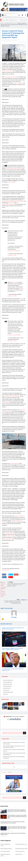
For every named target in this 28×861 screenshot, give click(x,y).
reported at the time (10, 535)
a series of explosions (19, 516)
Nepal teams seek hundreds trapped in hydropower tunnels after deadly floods (16, 810)
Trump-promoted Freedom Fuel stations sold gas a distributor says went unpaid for (16, 828)
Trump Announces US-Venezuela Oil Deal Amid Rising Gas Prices (13, 669)
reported (18, 83)
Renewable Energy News (8, 692)
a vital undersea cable (8, 538)
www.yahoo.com (5, 570)
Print (21, 42)
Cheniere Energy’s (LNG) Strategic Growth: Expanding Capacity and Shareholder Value (12, 602)
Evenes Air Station (8, 532)
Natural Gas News (6, 688)
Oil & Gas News (15, 40)
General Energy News (7, 40)
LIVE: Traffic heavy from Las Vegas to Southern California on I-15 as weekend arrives (16, 585)
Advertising (4, 772)
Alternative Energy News (8, 680)
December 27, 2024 (12, 255)
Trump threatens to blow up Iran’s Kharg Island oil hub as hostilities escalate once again (17, 816)
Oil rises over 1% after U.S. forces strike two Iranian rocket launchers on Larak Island (12, 822)
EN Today (8, 39)
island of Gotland (6, 402)
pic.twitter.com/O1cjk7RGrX (14, 250)
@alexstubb (14, 282)
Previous (11, 582)
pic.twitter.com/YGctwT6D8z (14, 335)
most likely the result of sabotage (11, 396)
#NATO (21, 288)
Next (18, 599)
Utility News (5, 694)
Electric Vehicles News (7, 684)
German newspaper (14, 463)
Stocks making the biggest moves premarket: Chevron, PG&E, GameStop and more (12, 649)
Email (25, 42)
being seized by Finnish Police (11, 77)
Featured (9, 772)
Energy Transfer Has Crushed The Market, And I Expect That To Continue (13, 628)
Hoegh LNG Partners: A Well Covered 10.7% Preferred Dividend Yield (13, 834)
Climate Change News (7, 682)
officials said (11, 202)
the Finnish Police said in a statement (14, 168)
